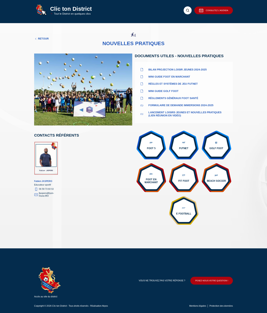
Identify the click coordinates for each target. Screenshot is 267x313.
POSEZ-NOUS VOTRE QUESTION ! (211, 280)
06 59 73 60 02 (46, 189)
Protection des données (221, 306)
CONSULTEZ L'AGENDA (217, 10)
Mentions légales (197, 306)
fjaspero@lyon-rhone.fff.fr (46, 194)
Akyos (105, 306)
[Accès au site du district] (54, 280)
